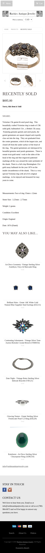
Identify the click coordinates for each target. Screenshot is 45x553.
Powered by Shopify (22, 548)
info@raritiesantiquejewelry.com (15, 466)
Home (6, 29)
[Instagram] (10, 490)
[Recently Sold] (15, 81)
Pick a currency (18, 20)
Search (11, 533)
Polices (33, 533)
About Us (22, 533)
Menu (8, 3)
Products (14, 29)
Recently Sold (26, 29)
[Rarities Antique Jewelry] (22, 13)
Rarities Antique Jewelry (25, 542)
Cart (40, 3)
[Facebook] (4, 490)
